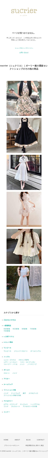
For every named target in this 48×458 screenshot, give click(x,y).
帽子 (24, 393)
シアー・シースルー (10, 362)
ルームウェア (8, 384)
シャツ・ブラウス (10, 360)
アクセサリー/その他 (30, 406)
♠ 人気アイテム (9, 336)
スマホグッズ (33, 393)
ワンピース (7, 348)
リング (6, 406)
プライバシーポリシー (11, 445)
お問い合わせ (24, 52)
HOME (6, 440)
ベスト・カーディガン (27, 362)
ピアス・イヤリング (10, 404)
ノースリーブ (32, 364)
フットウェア (15, 393)
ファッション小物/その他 (12, 395)
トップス (7, 357)
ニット (22, 364)
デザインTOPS (24, 360)
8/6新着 (24, 329)
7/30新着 (33, 329)
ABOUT (17, 440)
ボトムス (7, 370)
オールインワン (36, 351)
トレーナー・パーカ (10, 364)
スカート (7, 373)
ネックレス (24, 404)
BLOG (28, 440)
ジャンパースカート (21, 351)
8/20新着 (7, 329)
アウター (7, 379)
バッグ (6, 393)
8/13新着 (16, 329)
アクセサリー (8, 401)
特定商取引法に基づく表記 (35, 445)
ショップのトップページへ (24, 48)
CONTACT (40, 440)
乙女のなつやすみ (10, 320)
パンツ (15, 373)
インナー (7, 412)
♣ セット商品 (8, 342)
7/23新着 (7, 331)
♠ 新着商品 (7, 325)
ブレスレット (15, 406)
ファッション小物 (10, 390)
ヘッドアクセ (35, 404)
